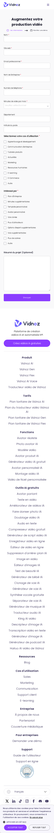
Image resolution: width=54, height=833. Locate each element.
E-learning (27, 700)
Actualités (12, 157)
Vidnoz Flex (27, 375)
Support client (27, 695)
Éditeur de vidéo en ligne (27, 547)
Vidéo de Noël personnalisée (27, 479)
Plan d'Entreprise (15, 196)
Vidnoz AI (27, 363)
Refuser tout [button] (39, 827)
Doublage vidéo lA (27, 517)
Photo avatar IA (27, 444)
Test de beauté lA (27, 571)
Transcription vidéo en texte (27, 630)
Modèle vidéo (27, 450)
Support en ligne (27, 761)
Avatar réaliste (27, 438)
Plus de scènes (14, 238)
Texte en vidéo (27, 500)
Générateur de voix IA (27, 589)
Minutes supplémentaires (19, 201)
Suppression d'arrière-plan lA (27, 553)
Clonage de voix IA (27, 583)
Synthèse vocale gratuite (27, 595)
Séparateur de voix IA (27, 601)
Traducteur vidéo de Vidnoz (27, 387)
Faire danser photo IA (27, 511)
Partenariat (27, 720)
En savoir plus (36, 817)
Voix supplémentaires (17, 233)
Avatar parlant (27, 494)
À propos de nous (27, 715)
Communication (27, 689)
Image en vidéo (27, 559)
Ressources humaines (17, 167)
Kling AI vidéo (27, 618)
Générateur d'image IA (27, 636)
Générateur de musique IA (27, 607)
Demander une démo (27, 741)
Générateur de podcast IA (27, 642)
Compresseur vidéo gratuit (27, 529)
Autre (10, 183)
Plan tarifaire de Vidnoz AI (27, 402)
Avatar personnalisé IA (27, 468)
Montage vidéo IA (27, 474)
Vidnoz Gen (27, 369)
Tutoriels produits (15, 152)
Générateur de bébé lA (27, 577)
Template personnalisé (17, 207)
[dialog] (27, 819)
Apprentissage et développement (22, 141)
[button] (27, 821)
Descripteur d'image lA (27, 624)
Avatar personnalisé (16, 212)
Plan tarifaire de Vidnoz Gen (27, 418)
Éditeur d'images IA (27, 565)
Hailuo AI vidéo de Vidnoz (27, 648)
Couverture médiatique (27, 726)
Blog (27, 662)
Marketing (12, 162)
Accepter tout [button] (15, 827)
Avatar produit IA (27, 456)
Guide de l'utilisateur (27, 755)
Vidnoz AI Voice (27, 381)
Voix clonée (12, 217)
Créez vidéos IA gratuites (27, 343)
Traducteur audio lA (27, 613)
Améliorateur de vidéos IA (27, 505)
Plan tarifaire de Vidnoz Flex (27, 423)
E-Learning (12, 173)
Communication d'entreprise (20, 147)
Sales (27, 677)
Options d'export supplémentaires (22, 227)
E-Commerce (13, 178)
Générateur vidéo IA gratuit (27, 462)
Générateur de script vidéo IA (27, 535)
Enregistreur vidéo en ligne (27, 541)
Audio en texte (27, 523)
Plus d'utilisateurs (15, 222)
